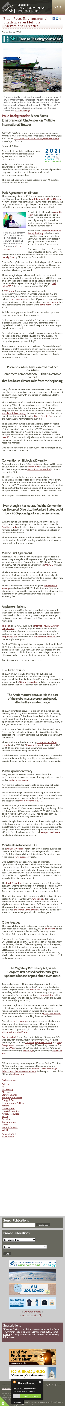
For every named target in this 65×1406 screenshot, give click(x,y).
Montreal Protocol (15, 848)
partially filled (8, 257)
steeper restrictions (50, 832)
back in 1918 (35, 989)
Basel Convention (52, 1013)
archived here (17, 1074)
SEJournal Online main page (43, 1068)
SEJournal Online (11, 1329)
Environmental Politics (13, 1102)
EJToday (12, 1047)
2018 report (9, 291)
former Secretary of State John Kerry (44, 232)
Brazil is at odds (9, 527)
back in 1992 (33, 466)
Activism (6, 1084)
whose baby (38, 898)
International (8, 1136)
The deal (6, 625)
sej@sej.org (10, 1400)
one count (50, 928)
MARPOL (48, 564)
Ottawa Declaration (28, 681)
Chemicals (7, 1092)
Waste (5, 1124)
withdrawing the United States (46, 199)
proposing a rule (9, 636)
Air (3, 1086)
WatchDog (27, 1050)
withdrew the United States (15, 1032)
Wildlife (5, 1130)
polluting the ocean (18, 779)
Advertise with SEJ (32, 1315)
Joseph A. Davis (9, 1037)
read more (17, 1402)
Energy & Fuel (8, 1100)
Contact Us (6, 1384)
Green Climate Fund (43, 416)
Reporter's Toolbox (43, 1042)
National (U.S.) (9, 1133)
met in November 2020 (30, 800)
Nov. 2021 (6, 437)
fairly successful (22, 856)
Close (40, 1382)
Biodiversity (7, 1089)
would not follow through (14, 413)
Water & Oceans (10, 1127)
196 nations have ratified (39, 469)
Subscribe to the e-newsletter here (19, 1071)
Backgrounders (9, 1080)
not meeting (52, 302)
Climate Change (9, 1094)
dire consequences (19, 299)
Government (8, 1108)
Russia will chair (33, 745)
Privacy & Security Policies (44, 1384)
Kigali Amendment (15, 883)
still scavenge (20, 1021)
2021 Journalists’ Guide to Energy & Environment (36, 138)
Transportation (9, 1121)
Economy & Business (12, 1097)
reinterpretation (46, 995)
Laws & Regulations (11, 1111)
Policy (5, 1116)
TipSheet (29, 1042)
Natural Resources (10, 1113)
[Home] (24, 12)
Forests (5, 1105)
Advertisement (32, 1311)
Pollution (6, 1119)
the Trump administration (26, 909)
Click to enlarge (22, 110)
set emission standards (45, 636)
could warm (45, 304)
